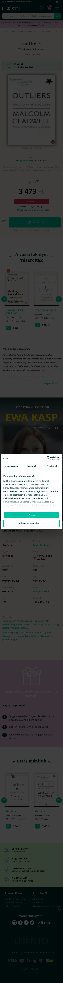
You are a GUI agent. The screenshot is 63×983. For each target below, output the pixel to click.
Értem (31, 515)
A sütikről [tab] (52, 466)
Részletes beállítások (30, 523)
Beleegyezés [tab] (11, 466)
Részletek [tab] (32, 466)
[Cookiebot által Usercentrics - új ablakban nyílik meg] (47, 458)
